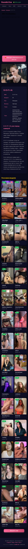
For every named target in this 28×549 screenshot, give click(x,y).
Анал (25, 6)
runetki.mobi (22, 544)
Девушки (4, 6)
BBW (14, 6)
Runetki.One (6, 2)
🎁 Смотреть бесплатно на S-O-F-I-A (14, 58)
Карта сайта (18, 542)
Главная (3, 10)
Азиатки (19, 6)
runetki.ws (11, 544)
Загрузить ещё (14, 530)
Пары (10, 6)
